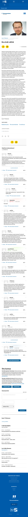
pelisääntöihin (5, 376)
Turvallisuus (22, 124)
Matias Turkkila (8, 456)
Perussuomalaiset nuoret (14, 481)
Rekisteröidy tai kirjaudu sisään (18, 383)
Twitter (17, 514)
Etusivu (14, 488)
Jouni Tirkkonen (7, 434)
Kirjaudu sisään (4, 8)
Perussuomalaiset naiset (14, 480)
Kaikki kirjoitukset (6, 131)
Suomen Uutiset (14, 479)
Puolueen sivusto (14, 477)
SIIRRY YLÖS (13, 504)
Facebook (10, 514)
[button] (24, 13)
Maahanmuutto (5, 124)
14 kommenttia (23, 46)
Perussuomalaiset (14, 124)
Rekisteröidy (16, 386)
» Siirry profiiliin (5, 421)
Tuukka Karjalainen (8, 452)
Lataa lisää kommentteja (14, 360)
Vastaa (4, 170)
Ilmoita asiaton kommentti (11, 170)
